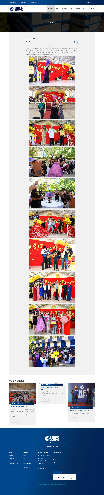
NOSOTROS (65, 8)
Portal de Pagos (27, 463)
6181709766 (23, 2)
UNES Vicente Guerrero (43, 460)
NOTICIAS (85, 8)
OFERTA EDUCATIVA (75, 8)
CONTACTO (92, 8)
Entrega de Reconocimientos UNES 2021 (51, 388)
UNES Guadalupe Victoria (44, 455)
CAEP (24, 455)
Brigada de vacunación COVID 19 (20, 407)
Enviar (57, 472)
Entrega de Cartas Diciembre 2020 (80, 410)
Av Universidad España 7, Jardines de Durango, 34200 (69, 443)
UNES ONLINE (51, 8)
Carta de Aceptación (13, 466)
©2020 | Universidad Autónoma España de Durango (52, 484)
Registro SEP (12, 458)
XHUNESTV (41, 466)
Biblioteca (11, 455)
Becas (10, 460)
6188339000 (13, 2)
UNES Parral (41, 458)
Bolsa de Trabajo (27, 460)
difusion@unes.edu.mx (36, 2)
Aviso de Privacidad (13, 463)
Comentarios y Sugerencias (26, 467)
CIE (24, 458)
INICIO (57, 8)
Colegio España (41, 463)
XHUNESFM (41, 468)
